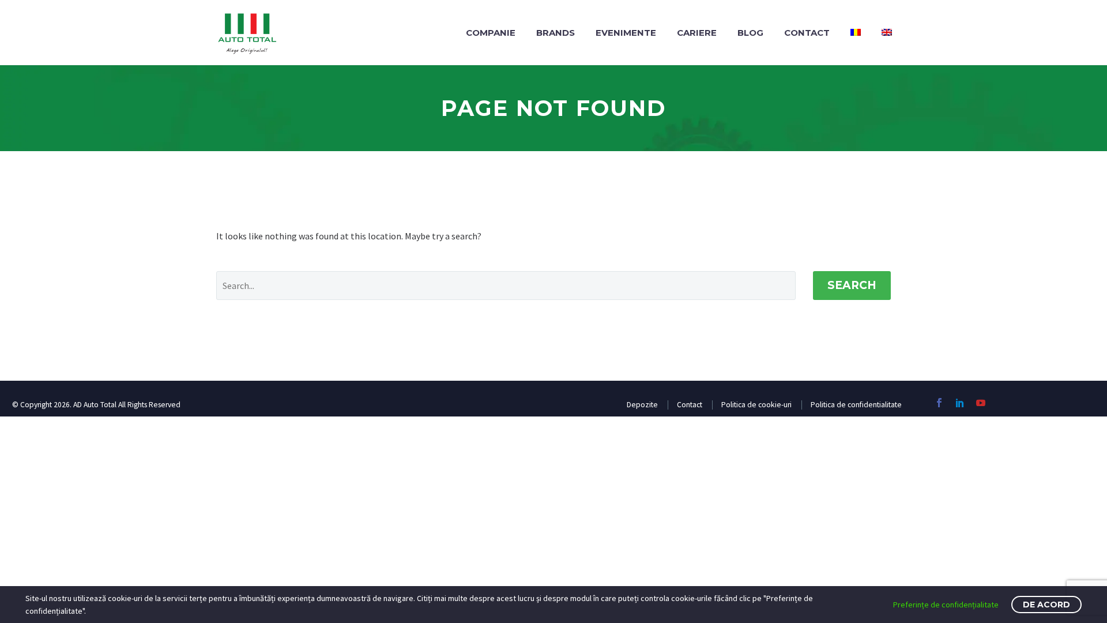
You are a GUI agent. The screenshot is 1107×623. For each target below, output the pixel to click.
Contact (807, 32)
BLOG (750, 32)
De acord (1046, 604)
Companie (490, 32)
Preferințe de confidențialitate (946, 604)
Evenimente (626, 32)
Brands (555, 32)
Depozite (642, 405)
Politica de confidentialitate (856, 405)
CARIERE (697, 32)
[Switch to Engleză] (887, 33)
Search (851, 285)
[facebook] (939, 402)
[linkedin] (960, 402)
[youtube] (980, 402)
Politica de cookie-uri (756, 405)
